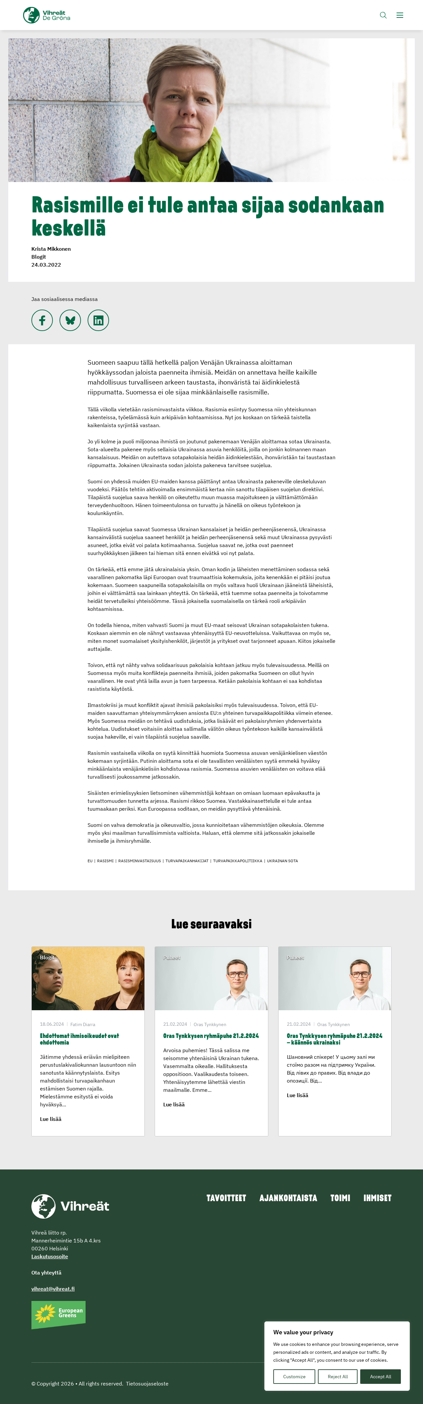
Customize (294, 1377)
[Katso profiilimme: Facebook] (42, 320)
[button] (383, 15)
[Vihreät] (70, 1205)
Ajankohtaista (288, 1198)
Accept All (380, 1377)
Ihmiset (378, 1198)
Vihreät (62, 15)
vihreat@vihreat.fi (53, 1288)
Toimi (340, 1198)
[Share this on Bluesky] (70, 320)
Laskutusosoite (49, 1256)
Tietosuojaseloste (147, 1383)
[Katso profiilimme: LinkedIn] (98, 320)
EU (90, 860)
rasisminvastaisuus (139, 860)
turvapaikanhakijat (187, 860)
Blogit (38, 256)
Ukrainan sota (282, 860)
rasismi (105, 860)
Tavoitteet (226, 1198)
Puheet (171, 957)
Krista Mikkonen (51, 248)
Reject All (338, 1377)
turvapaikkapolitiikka (237, 860)
